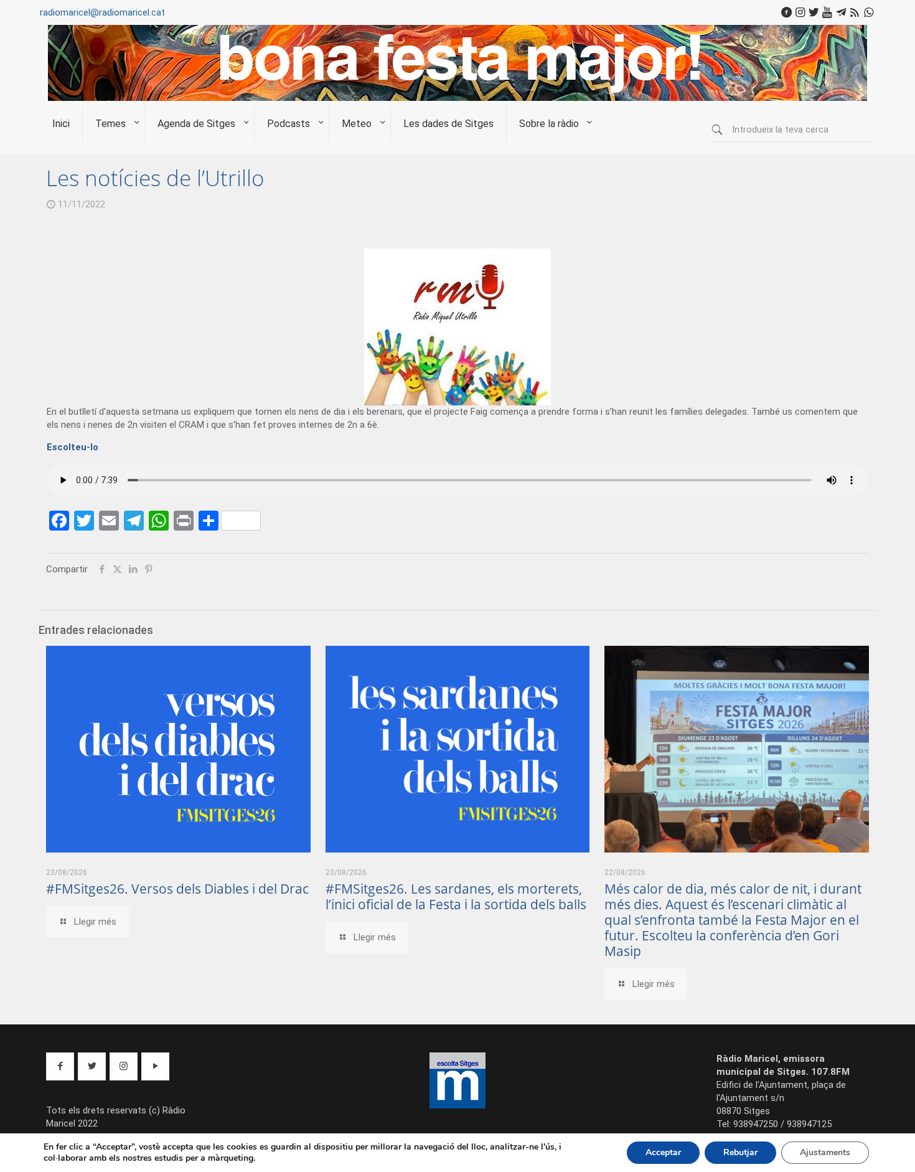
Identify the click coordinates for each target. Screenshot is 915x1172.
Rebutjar (740, 1152)
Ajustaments (825, 1152)
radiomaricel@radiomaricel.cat (102, 12)
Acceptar (663, 1152)
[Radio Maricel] (457, 97)
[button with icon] (60, 1066)
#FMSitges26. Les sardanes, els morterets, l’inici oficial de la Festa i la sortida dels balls (456, 896)
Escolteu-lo (72, 447)
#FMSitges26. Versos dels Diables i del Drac (177, 888)
